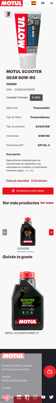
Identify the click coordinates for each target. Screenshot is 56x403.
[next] (51, 232)
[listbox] (28, 232)
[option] (28, 232)
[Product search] (26, 3)
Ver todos (47, 203)
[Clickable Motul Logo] (11, 3)
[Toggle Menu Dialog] (52, 3)
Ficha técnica (39, 180)
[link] (28, 191)
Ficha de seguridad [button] (17, 180)
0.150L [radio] (36, 97)
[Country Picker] (34, 3)
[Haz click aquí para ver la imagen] (8, 14)
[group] (36, 97)
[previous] (4, 232)
